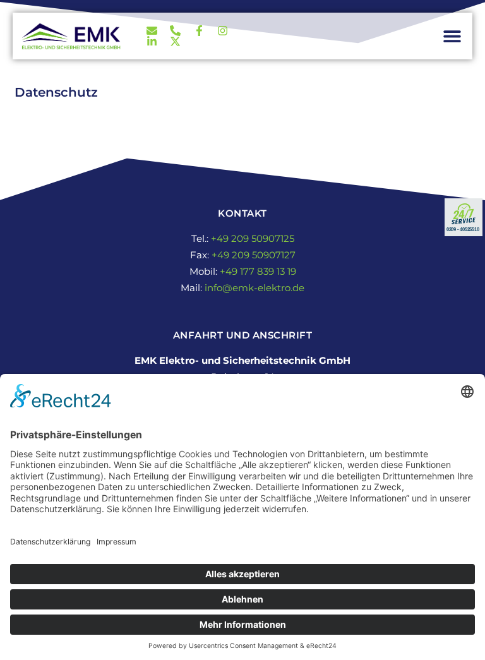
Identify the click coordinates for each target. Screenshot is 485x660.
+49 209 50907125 (252, 238)
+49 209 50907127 (254, 255)
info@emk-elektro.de (254, 288)
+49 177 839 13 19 (258, 271)
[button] (452, 36)
